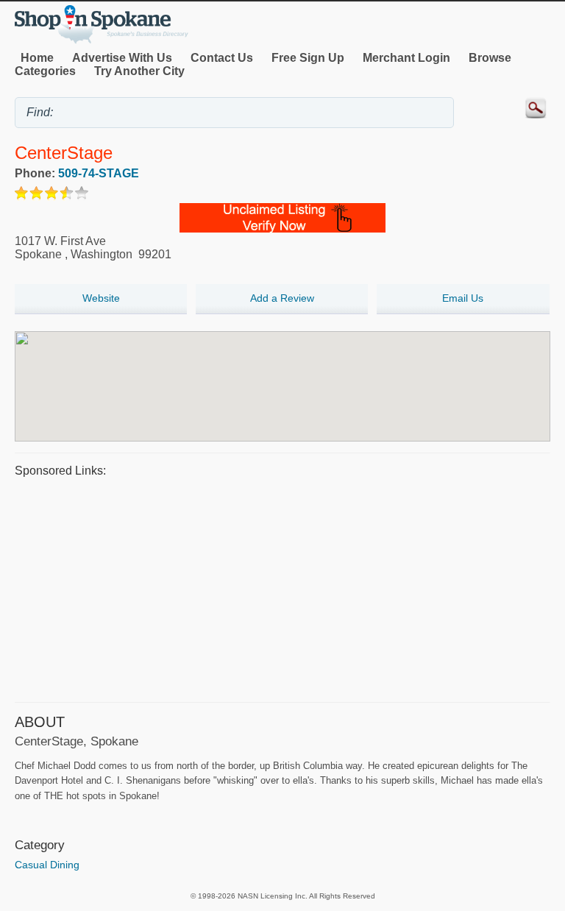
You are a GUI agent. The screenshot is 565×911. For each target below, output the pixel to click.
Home (37, 58)
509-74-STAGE (98, 173)
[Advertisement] (282, 588)
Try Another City (139, 71)
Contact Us (222, 58)
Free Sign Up (307, 58)
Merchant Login (406, 58)
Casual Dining (47, 865)
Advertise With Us (122, 58)
